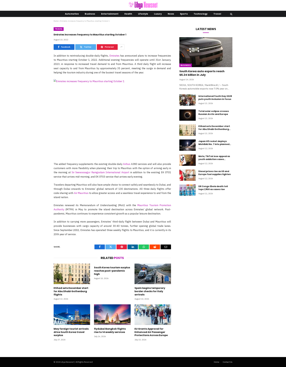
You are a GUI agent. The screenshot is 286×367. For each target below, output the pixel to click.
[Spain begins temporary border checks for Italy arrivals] (153, 274)
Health (128, 13)
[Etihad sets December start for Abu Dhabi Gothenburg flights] (72, 274)
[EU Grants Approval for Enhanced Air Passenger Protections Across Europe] (153, 314)
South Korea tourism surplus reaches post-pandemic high (112, 271)
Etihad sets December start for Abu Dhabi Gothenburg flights (71, 291)
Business (90, 13)
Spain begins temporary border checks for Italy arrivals (150, 291)
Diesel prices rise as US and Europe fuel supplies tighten (214, 173)
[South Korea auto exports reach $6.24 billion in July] (205, 52)
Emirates (114, 55)
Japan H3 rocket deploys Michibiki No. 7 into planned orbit (213, 143)
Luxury (158, 13)
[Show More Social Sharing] (121, 47)
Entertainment (110, 13)
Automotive (72, 13)
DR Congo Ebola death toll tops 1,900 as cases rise (213, 188)
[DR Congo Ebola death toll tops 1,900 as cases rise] (187, 190)
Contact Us (227, 362)
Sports (184, 13)
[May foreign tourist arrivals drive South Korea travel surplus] (72, 314)
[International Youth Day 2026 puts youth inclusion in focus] (187, 100)
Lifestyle (143, 13)
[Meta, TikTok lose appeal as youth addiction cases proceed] (187, 160)
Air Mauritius (81, 193)
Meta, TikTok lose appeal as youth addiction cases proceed (214, 158)
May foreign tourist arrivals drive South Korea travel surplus (71, 332)
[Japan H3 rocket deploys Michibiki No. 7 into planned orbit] (187, 145)
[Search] (231, 14)
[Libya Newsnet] (143, 5)
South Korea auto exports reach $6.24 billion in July (201, 73)
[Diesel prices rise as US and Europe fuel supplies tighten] (187, 175)
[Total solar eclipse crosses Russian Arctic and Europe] (187, 115)
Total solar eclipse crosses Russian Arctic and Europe (213, 113)
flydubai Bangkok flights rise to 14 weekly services (110, 330)
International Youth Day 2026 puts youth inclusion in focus (215, 98)
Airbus (126, 164)
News (171, 13)
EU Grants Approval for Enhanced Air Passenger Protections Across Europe (151, 332)
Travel (217, 13)
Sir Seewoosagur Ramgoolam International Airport (100, 172)
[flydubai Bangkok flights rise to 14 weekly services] (112, 314)
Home (56, 21)
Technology (200, 13)
